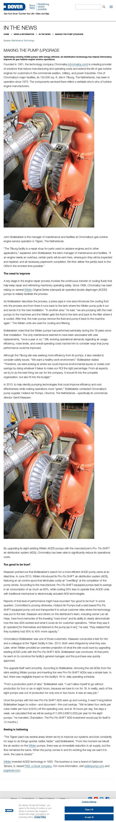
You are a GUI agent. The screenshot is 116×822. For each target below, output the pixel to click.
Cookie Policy (28, 798)
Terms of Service (46, 798)
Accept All (89, 817)
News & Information (24, 34)
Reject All (89, 809)
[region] (58, 810)
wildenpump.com (94, 766)
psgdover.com (12, 770)
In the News (45, 34)
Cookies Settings (89, 802)
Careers (62, 798)
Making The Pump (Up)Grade (69, 34)
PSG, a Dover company (38, 766)
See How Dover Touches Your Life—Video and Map (26, 13)
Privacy (14, 798)
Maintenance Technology (22, 40)
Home (7, 34)
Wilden (28, 289)
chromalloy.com (78, 64)
